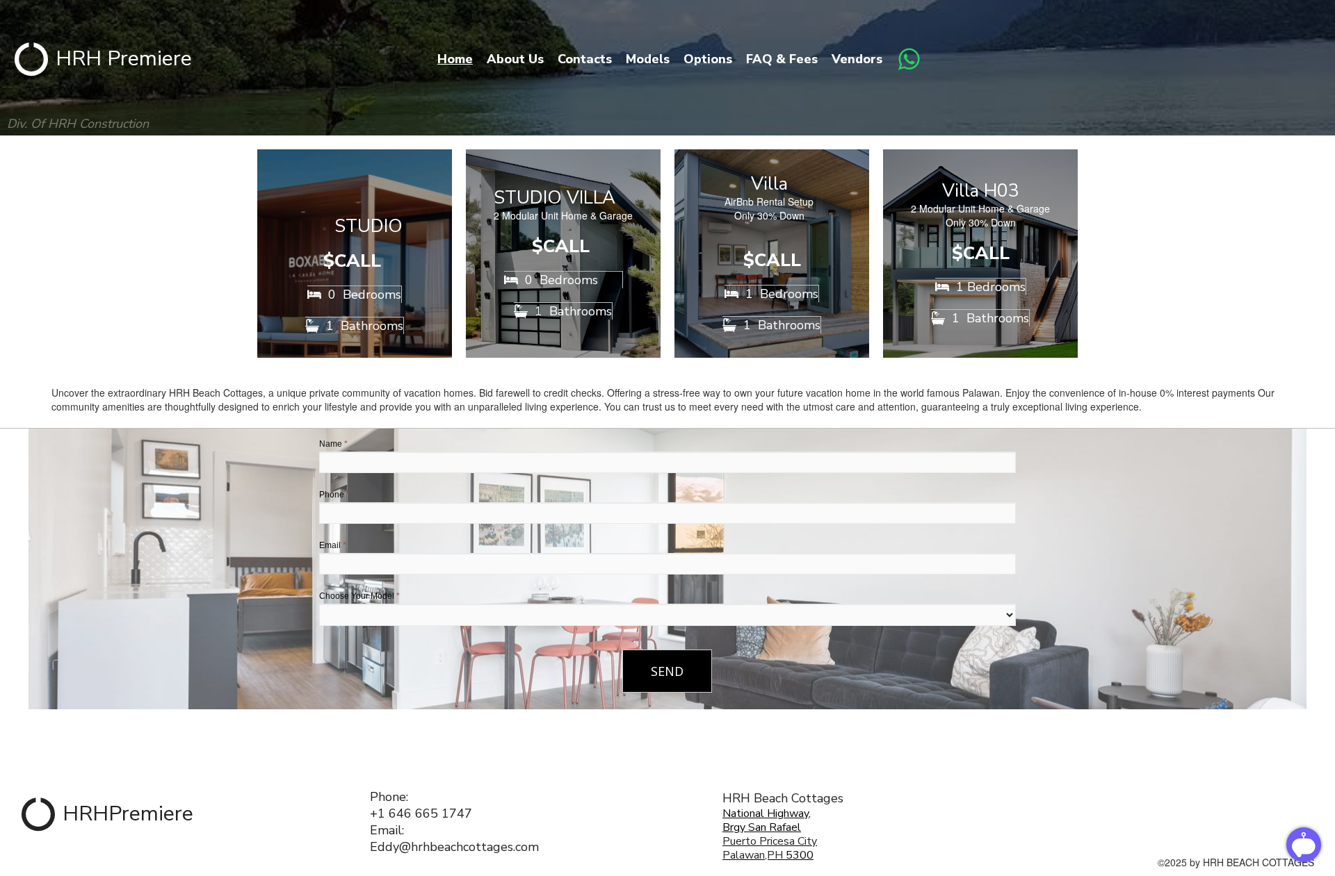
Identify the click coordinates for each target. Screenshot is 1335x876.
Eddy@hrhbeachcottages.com (454, 846)
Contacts (585, 59)
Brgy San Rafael (761, 827)
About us (515, 59)
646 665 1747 (430, 813)
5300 (798, 855)
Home (455, 59)
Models (648, 59)
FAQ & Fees (782, 59)
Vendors (857, 59)
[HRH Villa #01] (771, 253)
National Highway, (766, 813)
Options (707, 59)
